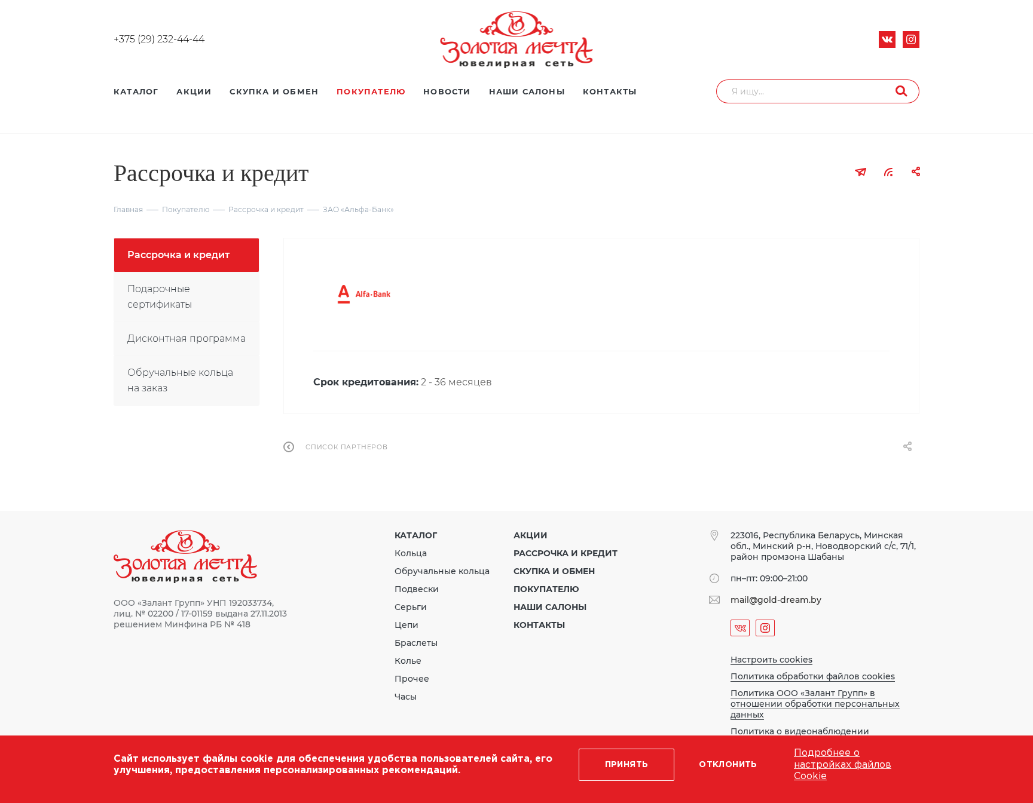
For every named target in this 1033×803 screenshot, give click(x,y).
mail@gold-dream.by (776, 599)
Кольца (411, 553)
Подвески (417, 589)
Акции (531, 535)
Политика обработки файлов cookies (813, 676)
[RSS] (888, 171)
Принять (627, 764)
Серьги (411, 607)
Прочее (412, 678)
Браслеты (416, 643)
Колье (408, 660)
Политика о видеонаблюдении (800, 731)
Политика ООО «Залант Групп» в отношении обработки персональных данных (815, 704)
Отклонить (728, 764)
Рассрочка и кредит (566, 553)
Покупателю (546, 589)
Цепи (406, 625)
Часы (406, 696)
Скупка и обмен (554, 571)
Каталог (416, 535)
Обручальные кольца (442, 571)
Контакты (539, 625)
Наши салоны (550, 607)
